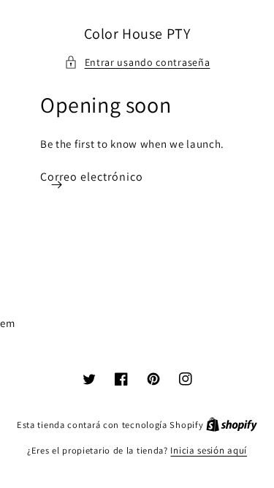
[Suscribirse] (56, 184)
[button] (137, 62)
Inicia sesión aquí (208, 450)
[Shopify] (231, 424)
